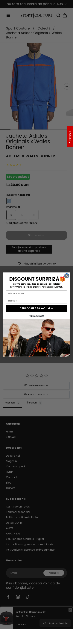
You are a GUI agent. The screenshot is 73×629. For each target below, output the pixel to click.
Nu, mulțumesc (36, 315)
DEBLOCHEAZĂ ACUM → (36, 308)
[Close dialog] (66, 275)
